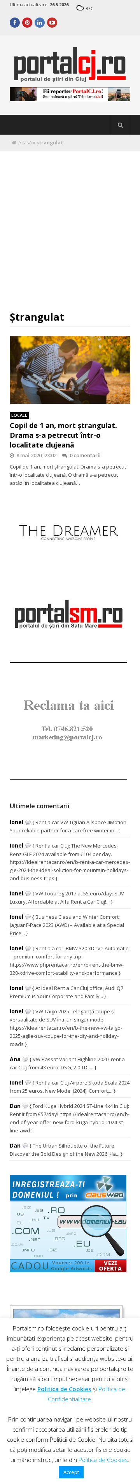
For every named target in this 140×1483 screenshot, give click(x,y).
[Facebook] (15, 23)
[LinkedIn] (40, 23)
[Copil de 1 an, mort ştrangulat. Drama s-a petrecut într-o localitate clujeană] (70, 370)
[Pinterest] (27, 23)
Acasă (25, 142)
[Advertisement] (70, 225)
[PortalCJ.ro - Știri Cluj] (70, 78)
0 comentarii (85, 455)
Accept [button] (71, 1472)
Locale (19, 415)
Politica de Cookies (64, 1389)
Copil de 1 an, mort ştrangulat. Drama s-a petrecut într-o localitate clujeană (63, 435)
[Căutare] (120, 125)
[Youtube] (52, 23)
